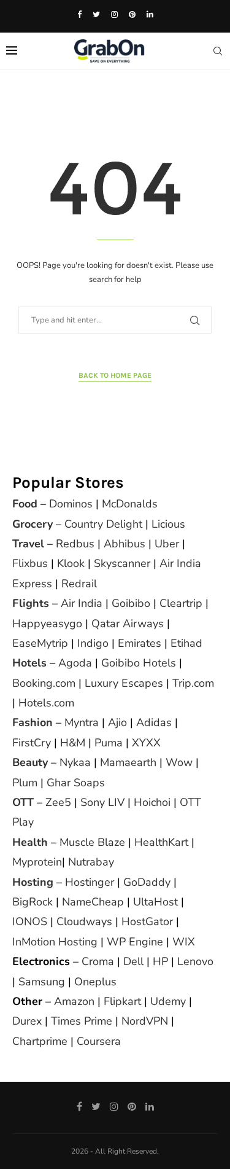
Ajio (117, 722)
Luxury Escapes (124, 683)
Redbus (75, 543)
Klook (71, 563)
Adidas (154, 722)
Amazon (74, 1001)
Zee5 (58, 802)
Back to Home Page (115, 375)
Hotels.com (46, 702)
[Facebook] (79, 14)
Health (30, 842)
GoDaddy (147, 882)
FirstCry (31, 742)
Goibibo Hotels (138, 662)
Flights (30, 603)
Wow (179, 762)
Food (24, 503)
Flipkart (122, 1001)
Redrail (79, 583)
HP (160, 961)
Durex (27, 1021)
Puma (108, 742)
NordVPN (144, 1021)
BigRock (32, 901)
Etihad (186, 643)
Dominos (71, 503)
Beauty (30, 762)
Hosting (34, 882)
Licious (168, 524)
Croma (98, 961)
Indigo (93, 643)
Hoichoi (152, 802)
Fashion (32, 722)
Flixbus (30, 563)
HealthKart (161, 842)
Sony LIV (102, 802)
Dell (133, 961)
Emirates (139, 643)
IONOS (29, 921)
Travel (28, 543)
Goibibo (131, 603)
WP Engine (135, 941)
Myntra (81, 722)
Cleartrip (180, 603)
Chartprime (39, 1041)
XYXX (146, 742)
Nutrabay (91, 861)
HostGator (147, 921)
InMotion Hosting (55, 941)
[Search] (218, 51)
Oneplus (95, 981)
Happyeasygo (47, 623)
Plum (24, 782)
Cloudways (84, 921)
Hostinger (89, 882)
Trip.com (193, 683)
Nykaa (75, 762)
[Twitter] (96, 14)
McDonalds (130, 503)
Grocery (32, 524)
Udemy (168, 1001)
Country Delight (103, 524)
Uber (167, 543)
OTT (23, 802)
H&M (72, 742)
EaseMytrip (40, 643)
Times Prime (81, 1021)
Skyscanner (122, 563)
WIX (183, 941)
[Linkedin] (150, 14)
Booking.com (43, 683)
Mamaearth (128, 762)
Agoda (75, 662)
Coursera (99, 1041)
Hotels (29, 662)
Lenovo (195, 961)
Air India (81, 603)
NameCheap (93, 901)
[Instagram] (114, 14)
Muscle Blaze (92, 842)
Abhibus (124, 543)
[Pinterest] (132, 14)
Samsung (41, 981)
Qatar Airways (127, 623)
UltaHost (155, 901)
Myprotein (37, 861)
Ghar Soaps (76, 782)
